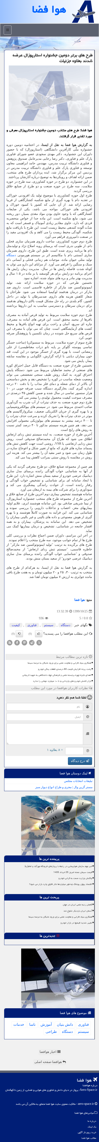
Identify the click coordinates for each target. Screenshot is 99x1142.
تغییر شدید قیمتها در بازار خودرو (76, 922)
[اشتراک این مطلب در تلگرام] (32, 642)
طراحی (51, 1032)
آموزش (46, 1024)
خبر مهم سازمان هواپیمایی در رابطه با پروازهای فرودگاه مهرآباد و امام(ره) (58, 866)
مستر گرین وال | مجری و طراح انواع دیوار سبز (64, 787)
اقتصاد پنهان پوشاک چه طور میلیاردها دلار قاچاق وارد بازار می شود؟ (60, 884)
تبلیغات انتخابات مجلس (78, 781)
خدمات (18, 1024)
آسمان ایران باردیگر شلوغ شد (78, 911)
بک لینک (92, 1126)
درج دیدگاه (78, 761)
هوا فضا (79, 600)
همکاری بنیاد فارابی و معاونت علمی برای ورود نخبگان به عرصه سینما (59, 663)
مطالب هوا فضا (89, 1138)
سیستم (48, 625)
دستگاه (11, 255)
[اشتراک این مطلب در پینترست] (24, 642)
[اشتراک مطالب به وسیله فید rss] (9, 642)
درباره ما (91, 1121)
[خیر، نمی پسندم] (19, 633)
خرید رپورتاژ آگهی (87, 1132)
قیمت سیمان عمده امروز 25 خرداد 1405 (72, 872)
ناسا (32, 1024)
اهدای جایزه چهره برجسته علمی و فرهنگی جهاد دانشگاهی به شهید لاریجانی (56, 675)
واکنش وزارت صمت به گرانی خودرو (75, 878)
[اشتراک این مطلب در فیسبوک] (17, 642)
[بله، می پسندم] (38, 633)
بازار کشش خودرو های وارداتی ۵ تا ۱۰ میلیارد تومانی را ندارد (62, 681)
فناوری (32, 625)
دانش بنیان (65, 1024)
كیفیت (16, 625)
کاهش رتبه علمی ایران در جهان (77, 904)
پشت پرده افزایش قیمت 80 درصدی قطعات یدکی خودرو (64, 669)
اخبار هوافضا (48, 1052)
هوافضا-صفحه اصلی (48, 1062)
